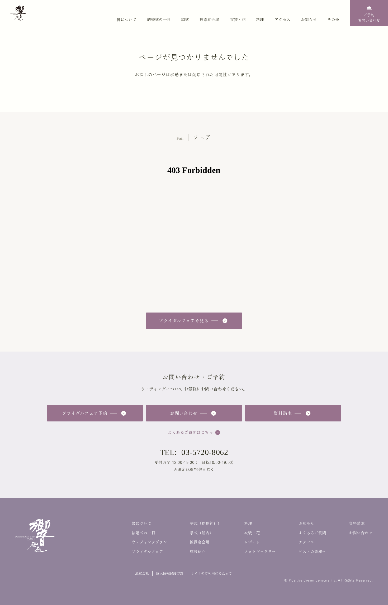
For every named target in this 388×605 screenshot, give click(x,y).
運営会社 (142, 573)
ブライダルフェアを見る (184, 321)
